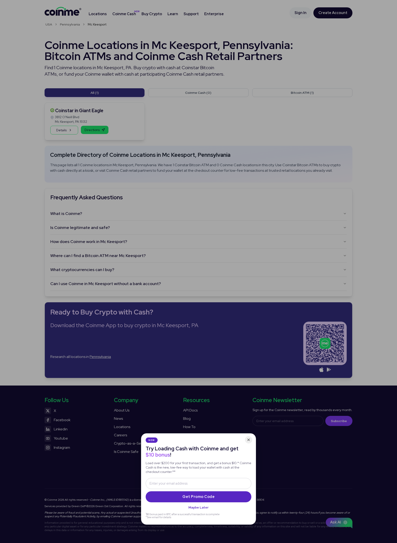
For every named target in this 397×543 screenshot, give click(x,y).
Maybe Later (198, 507)
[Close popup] (248, 439)
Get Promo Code (198, 496)
